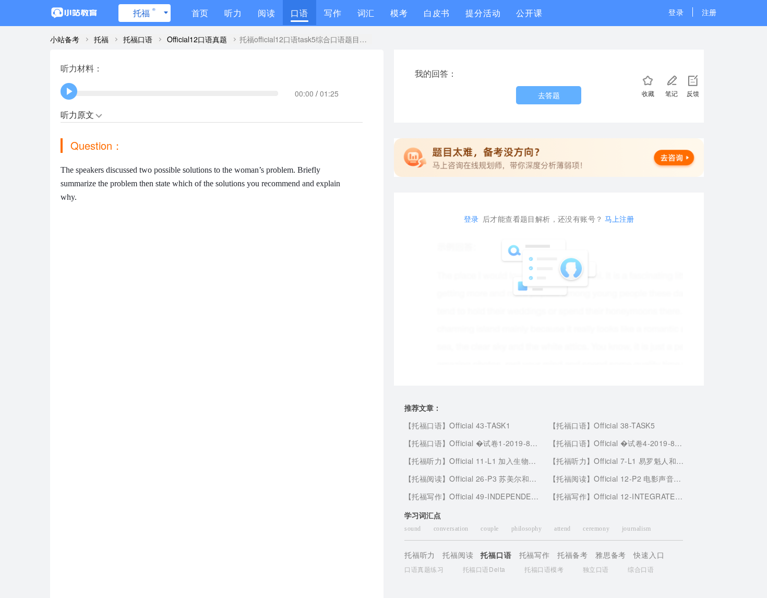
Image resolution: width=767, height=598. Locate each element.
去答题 (549, 95)
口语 (299, 13)
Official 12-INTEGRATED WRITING (655, 496)
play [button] (69, 91)
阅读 (266, 13)
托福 (144, 12)
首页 (200, 13)
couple (490, 528)
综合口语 (641, 569)
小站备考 (64, 39)
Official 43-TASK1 (479, 425)
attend (563, 528)
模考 (399, 13)
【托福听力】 (426, 461)
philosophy (527, 528)
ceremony (597, 528)
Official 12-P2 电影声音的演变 (645, 478)
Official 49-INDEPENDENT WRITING (513, 496)
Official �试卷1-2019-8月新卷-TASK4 (514, 443)
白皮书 (437, 13)
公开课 (529, 13)
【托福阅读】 (426, 478)
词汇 (366, 13)
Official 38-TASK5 (624, 425)
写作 (333, 13)
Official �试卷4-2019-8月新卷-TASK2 (659, 443)
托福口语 (137, 39)
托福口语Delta (484, 569)
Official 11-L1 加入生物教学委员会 (507, 461)
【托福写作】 (426, 496)
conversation (452, 528)
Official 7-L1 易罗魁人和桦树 (642, 461)
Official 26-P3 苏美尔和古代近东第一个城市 (522, 478)
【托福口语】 (426, 425)
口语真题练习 (424, 569)
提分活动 (482, 13)
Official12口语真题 (197, 39)
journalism (636, 528)
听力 (233, 13)
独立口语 (596, 569)
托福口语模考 (544, 569)
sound (413, 528)
